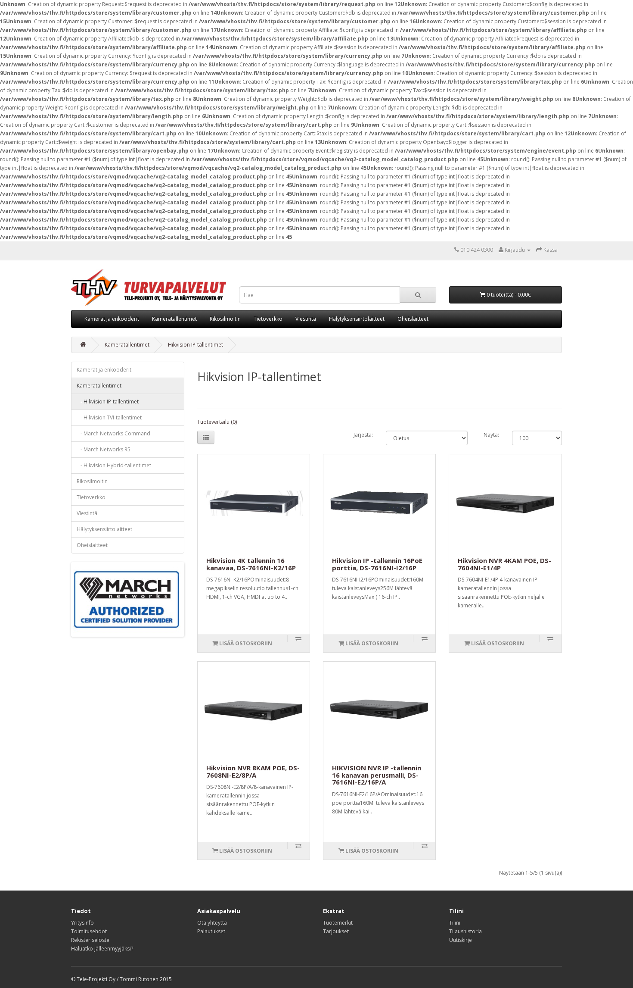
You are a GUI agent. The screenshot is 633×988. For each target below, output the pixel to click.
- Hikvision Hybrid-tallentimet (114, 465)
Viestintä (305, 318)
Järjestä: (363, 434)
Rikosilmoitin (225, 318)
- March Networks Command (113, 433)
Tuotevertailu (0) (217, 421)
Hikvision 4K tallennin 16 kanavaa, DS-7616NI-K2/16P (251, 564)
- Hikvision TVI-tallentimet (109, 417)
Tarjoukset (336, 931)
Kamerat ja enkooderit (111, 318)
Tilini (454, 922)
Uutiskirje (460, 940)
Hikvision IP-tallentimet (195, 344)
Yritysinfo (82, 922)
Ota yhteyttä (212, 922)
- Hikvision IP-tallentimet (108, 401)
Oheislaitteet (412, 318)
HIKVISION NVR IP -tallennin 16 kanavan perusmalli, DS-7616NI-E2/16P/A (376, 774)
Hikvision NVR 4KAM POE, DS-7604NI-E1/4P (504, 564)
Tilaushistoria (465, 931)
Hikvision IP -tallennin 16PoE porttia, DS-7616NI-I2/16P (377, 564)
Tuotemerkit (338, 922)
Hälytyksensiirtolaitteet (357, 318)
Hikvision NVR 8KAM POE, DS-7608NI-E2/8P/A (253, 771)
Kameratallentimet (174, 318)
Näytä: (491, 434)
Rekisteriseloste (90, 940)
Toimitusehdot (89, 931)
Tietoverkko (268, 318)
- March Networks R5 (103, 449)
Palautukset (211, 931)
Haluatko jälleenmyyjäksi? (102, 948)
